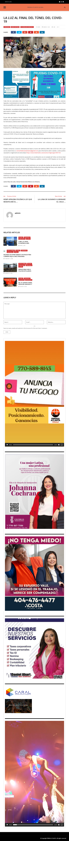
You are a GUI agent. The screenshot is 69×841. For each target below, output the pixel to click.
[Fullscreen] (62, 445)
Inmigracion (22, 239)
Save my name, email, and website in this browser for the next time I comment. (25, 328)
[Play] (7, 445)
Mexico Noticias (15, 27)
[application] (34, 394)
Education (21, 280)
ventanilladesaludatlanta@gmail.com (27, 151)
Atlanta (21, 237)
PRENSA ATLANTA (51, 838)
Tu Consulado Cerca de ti (27, 27)
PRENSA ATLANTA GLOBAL (35, 7)
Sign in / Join (8, 1)
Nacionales (10, 252)
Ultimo (28, 239)
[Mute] (59, 445)
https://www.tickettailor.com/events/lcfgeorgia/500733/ (44, 153)
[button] (34, 393)
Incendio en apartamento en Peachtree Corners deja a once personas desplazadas (17, 256)
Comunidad (6, 27)
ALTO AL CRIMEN (10, 250)
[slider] (33, 444)
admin (38, 27)
